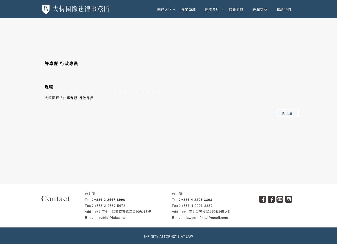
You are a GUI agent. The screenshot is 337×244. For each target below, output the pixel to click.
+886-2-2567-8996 (109, 199)
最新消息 (236, 9)
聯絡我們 (283, 9)
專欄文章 (260, 9)
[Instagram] (289, 197)
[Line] (280, 197)
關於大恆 (164, 9)
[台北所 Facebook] (263, 197)
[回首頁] (75, 9)
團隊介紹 (212, 9)
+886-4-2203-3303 (196, 199)
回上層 (287, 113)
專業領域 (188, 9)
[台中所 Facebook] (272, 197)
